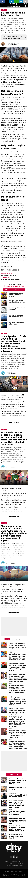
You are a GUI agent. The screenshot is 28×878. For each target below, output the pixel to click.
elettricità (5, 270)
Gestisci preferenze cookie (15, 865)
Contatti (14, 861)
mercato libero (14, 270)
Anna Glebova (12, 373)
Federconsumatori (13, 203)
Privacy (21, 861)
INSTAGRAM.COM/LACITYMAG (15, 286)
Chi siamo (7, 861)
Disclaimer (20, 863)
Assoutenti (10, 77)
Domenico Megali (13, 44)
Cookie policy (11, 863)
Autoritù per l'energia (12, 269)
